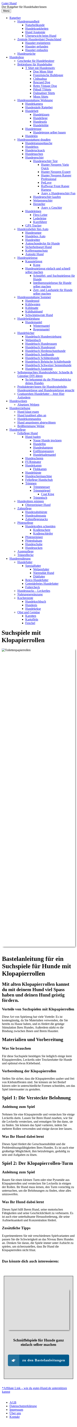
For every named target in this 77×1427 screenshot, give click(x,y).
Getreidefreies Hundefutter (41, 583)
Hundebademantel (44, 454)
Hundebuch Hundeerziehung (43, 336)
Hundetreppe (33, 129)
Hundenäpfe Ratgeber (39, 107)
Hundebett (31, 111)
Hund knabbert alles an (31, 415)
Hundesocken (33, 547)
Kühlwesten (32, 304)
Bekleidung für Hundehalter (34, 64)
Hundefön (39, 444)
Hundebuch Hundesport (40, 347)
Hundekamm (33, 465)
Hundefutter (24, 562)
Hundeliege (40, 118)
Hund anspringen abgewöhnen (36, 422)
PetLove (46, 182)
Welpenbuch (33, 340)
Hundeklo (31, 136)
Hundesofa (40, 121)
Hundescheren (34, 458)
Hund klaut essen (28, 411)
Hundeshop (16, 57)
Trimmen (31, 483)
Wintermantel (41, 325)
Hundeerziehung (19, 408)
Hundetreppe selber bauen (49, 132)
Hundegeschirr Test (45, 161)
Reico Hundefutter (36, 580)
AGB (12, 1402)
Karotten (30, 616)
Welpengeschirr (43, 200)
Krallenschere (41, 530)
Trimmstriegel (41, 490)
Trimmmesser (41, 487)
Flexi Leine (40, 214)
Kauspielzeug (33, 261)
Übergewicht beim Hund (40, 35)
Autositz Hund (34, 254)
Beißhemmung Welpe (30, 426)
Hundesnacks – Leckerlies (33, 590)
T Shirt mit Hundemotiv (40, 68)
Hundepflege (17, 429)
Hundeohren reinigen (30, 501)
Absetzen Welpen (28, 404)
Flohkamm (40, 469)
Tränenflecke (25, 555)
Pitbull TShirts (42, 89)
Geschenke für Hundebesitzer (35, 60)
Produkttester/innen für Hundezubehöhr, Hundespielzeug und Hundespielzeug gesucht (45, 388)
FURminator (33, 462)
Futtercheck (32, 587)
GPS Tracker (33, 225)
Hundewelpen (18, 401)
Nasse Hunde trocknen (47, 440)
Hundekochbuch (35, 601)
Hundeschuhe (33, 544)
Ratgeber (15, 17)
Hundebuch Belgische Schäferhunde (48, 361)
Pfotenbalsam (33, 540)
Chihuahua (40, 78)
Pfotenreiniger (34, 537)
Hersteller (39, 204)
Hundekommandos (29, 419)
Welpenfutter (41, 569)
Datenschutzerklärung (23, 1406)
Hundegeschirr (34, 157)
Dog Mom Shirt (43, 71)
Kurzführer (40, 222)
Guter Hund (9, 3)
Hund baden (33, 436)
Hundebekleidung (28, 318)
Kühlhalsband (34, 311)
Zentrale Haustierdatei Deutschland (39, 39)
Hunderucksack (35, 150)
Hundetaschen (34, 154)
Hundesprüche (26, 53)
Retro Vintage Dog (45, 86)
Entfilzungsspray (43, 451)
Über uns (15, 1413)
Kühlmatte (31, 308)
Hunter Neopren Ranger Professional (56, 177)
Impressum (16, 1409)
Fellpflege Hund (27, 433)
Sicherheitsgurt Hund (38, 247)
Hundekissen (41, 114)
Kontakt (14, 1416)
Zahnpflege (24, 508)
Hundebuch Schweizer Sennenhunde (48, 365)
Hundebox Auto (35, 236)
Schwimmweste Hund (39, 315)
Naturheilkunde (35, 25)
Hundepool (32, 300)
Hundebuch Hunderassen (41, 343)
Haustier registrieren (37, 43)
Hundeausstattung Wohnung (35, 100)
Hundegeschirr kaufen (47, 197)
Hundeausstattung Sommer (34, 297)
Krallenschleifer (43, 533)
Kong (36, 265)
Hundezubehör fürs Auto (32, 229)
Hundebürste (33, 472)
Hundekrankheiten (36, 28)
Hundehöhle (41, 125)
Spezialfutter (33, 565)
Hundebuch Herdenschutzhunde (45, 351)
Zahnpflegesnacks (36, 519)
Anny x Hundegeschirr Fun (58, 193)
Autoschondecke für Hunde (42, 243)
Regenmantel (41, 329)
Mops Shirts (40, 96)
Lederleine (39, 218)
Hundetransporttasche (38, 143)
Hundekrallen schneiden (40, 526)
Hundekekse (33, 608)
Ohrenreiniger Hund (38, 505)
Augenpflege (25, 551)
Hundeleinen (33, 211)
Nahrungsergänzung (30, 594)
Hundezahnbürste (36, 512)
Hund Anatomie (35, 32)
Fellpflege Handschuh (39, 479)
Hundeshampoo (43, 447)
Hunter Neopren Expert (55, 171)
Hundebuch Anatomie (39, 368)
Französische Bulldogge (48, 75)
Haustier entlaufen (36, 50)
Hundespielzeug (27, 257)
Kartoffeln (31, 619)
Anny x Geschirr (51, 207)
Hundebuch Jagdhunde (39, 354)
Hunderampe (33, 232)
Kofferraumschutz (36, 250)
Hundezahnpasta (35, 515)
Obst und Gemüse (28, 612)
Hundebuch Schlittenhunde (42, 358)
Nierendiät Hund (43, 573)
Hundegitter (32, 240)
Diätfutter (39, 576)
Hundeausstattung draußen (34, 139)
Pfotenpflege (25, 522)
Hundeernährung (20, 558)
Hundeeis (31, 605)
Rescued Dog (41, 82)
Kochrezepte (25, 598)
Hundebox (31, 146)
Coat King (47, 494)
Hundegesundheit (28, 21)
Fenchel (30, 623)
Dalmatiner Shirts (44, 93)
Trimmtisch (40, 497)
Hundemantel (33, 322)
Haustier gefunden (36, 46)
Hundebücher (25, 333)
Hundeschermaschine (38, 476)
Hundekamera (34, 103)
